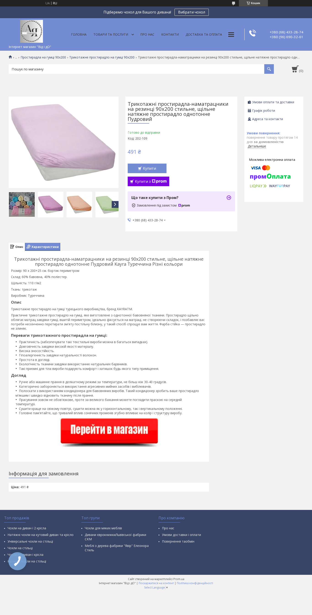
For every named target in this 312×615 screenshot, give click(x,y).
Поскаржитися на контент (156, 583)
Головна (79, 34)
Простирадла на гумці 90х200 (43, 57)
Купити (149, 168)
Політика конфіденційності (195, 583)
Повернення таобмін (178, 541)
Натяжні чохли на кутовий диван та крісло (41, 535)
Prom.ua (178, 579)
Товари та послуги (110, 34)
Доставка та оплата (204, 34)
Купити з (143, 181)
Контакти (170, 34)
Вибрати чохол (191, 12)
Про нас (147, 34)
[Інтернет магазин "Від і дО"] (31, 30)
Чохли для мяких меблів (103, 528)
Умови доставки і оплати (181, 535)
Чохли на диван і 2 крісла (27, 528)
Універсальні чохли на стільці (30, 541)
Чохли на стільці (20, 548)
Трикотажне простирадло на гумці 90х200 (102, 57)
